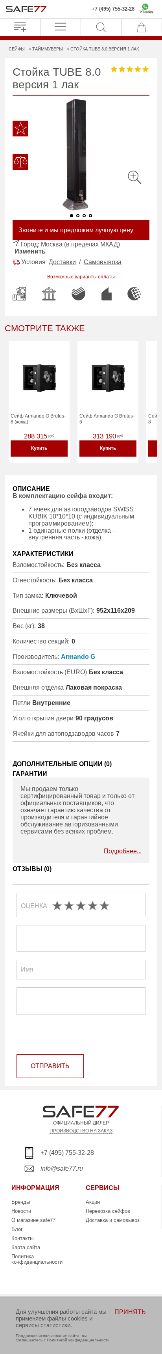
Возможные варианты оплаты (81, 277)
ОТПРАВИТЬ (50, 1066)
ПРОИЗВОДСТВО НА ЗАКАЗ (81, 1130)
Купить (39, 448)
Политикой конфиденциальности (78, 1340)
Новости (21, 1211)
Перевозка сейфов (108, 1211)
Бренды (20, 1202)
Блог (17, 1229)
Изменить (30, 251)
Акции (93, 1202)
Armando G (78, 656)
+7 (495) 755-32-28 (113, 9)
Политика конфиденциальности (37, 1259)
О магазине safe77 (33, 1220)
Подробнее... (123, 851)
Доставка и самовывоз (113, 1220)
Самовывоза (103, 262)
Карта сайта (25, 1247)
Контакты (22, 1238)
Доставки (62, 262)
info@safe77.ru (61, 1168)
